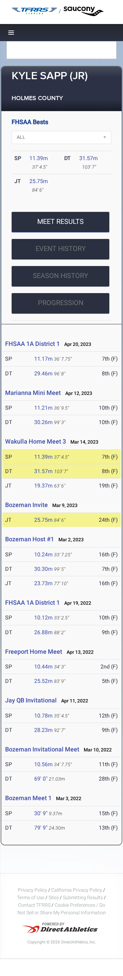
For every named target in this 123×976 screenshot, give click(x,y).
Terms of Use (30, 897)
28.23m (43, 730)
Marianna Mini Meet (33, 392)
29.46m (43, 373)
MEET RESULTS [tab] (60, 221)
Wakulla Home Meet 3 (35, 441)
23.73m (43, 583)
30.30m (43, 569)
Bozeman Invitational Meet (42, 749)
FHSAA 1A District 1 (32, 343)
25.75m (38, 181)
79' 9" (40, 827)
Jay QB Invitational (31, 700)
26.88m (43, 632)
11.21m (43, 408)
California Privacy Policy (76, 890)
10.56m (43, 764)
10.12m (43, 617)
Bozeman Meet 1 (28, 798)
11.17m (43, 359)
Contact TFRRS (35, 905)
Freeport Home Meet (33, 651)
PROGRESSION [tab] (60, 303)
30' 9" (40, 813)
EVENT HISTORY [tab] (61, 248)
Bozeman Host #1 (29, 539)
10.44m (43, 666)
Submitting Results (83, 897)
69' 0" (40, 778)
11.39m (38, 158)
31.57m (88, 158)
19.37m (43, 485)
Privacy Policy (32, 890)
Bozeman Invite (26, 504)
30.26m (43, 422)
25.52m (43, 681)
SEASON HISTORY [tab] (60, 276)
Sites (54, 897)
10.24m (43, 554)
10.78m (43, 715)
